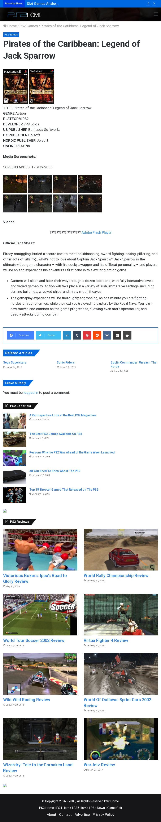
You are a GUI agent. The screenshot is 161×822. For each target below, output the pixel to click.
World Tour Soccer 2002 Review (33, 640)
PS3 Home (46, 808)
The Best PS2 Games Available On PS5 (55, 434)
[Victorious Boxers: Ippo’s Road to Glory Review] (40, 550)
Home (11, 26)
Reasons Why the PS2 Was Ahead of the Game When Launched (72, 452)
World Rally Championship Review (116, 575)
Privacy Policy (103, 814)
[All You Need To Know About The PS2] (14, 476)
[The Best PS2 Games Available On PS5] (14, 439)
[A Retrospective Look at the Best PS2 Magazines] (14, 421)
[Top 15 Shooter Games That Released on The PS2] (14, 495)
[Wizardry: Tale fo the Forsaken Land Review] (40, 739)
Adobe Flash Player (97, 232)
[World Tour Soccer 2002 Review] (40, 614)
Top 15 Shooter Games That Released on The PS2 (63, 489)
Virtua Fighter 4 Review (106, 640)
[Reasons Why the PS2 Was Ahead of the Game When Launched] (14, 458)
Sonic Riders (66, 362)
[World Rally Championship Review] (121, 550)
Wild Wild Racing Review (26, 699)
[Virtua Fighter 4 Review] (121, 615)
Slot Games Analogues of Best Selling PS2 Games (66, 3)
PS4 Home (63, 808)
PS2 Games (28, 26)
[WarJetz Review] (121, 739)
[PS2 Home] (23, 14)
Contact (65, 814)
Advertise (82, 814)
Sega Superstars (14, 362)
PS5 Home (81, 808)
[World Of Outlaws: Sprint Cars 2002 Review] (121, 674)
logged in (30, 392)
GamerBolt (114, 808)
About (51, 814)
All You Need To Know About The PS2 (54, 471)
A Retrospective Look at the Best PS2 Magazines (62, 415)
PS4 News (98, 808)
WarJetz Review (99, 764)
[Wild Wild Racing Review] (40, 674)
